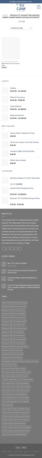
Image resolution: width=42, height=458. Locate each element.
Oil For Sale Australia (25, 379)
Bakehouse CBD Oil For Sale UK (12, 350)
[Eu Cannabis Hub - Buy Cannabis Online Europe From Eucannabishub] (21, 7)
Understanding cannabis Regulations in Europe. (22, 279)
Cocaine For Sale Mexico (9, 379)
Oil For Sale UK (23, 401)
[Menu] (3, 7)
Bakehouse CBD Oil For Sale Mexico (13, 335)
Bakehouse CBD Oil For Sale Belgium (13, 314)
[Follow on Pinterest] (20, 248)
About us (27, 451)
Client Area (18, 451)
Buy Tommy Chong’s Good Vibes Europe (15, 376)
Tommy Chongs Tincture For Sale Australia (15, 420)
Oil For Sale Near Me (8, 398)
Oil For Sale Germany (22, 390)
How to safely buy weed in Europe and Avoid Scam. (22, 271)
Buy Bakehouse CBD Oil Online (12, 357)
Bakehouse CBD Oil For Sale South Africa (15, 346)
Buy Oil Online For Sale (9, 365)
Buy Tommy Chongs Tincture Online (13, 368)
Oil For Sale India (7, 394)
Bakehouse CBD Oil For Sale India (12, 332)
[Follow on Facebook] (4, 248)
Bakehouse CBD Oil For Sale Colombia (14, 321)
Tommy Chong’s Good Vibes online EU (14, 434)
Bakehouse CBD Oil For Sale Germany (14, 328)
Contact (35, 451)
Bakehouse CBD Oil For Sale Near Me (14, 339)
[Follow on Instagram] (8, 248)
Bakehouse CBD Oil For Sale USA (12, 354)
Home (5, 15)
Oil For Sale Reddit (23, 398)
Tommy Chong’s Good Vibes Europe (13, 423)
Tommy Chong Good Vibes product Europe (15, 416)
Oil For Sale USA (7, 405)
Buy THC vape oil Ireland (17, 263)
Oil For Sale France (8, 390)
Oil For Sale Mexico (21, 394)
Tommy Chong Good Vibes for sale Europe (15, 412)
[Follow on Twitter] (12, 248)
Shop (10, 451)
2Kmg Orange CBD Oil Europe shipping (14, 303)
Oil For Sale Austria (8, 383)
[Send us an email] (16, 248)
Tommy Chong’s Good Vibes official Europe (15, 431)
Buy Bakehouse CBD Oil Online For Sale (14, 361)
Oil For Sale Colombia (23, 387)
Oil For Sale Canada (8, 387)
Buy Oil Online (33, 361)
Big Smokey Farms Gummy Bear (10, 64)
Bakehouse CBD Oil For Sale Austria (13, 310)
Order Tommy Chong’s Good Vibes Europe (15, 409)
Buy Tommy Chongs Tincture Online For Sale (16, 372)
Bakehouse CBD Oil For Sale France (13, 325)
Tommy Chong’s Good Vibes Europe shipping (16, 427)
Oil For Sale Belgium (22, 383)
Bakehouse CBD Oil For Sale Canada (13, 317)
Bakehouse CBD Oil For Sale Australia (14, 306)
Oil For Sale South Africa (9, 401)
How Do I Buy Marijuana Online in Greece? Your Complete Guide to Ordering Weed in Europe (24, 287)
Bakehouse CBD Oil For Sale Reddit (13, 343)
